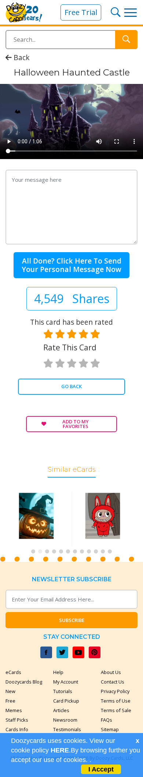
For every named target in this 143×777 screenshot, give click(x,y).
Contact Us (112, 682)
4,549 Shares (71, 298)
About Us (111, 672)
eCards (13, 672)
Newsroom (65, 720)
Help (58, 672)
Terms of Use (116, 701)
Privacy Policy (115, 691)
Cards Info (17, 729)
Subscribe (71, 620)
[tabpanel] (38, 518)
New (10, 691)
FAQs (106, 720)
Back (21, 57)
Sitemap (110, 729)
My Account (65, 682)
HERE (60, 750)
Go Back (71, 386)
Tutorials (62, 691)
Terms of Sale (116, 710)
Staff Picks (17, 720)
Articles (61, 710)
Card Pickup (66, 701)
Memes (14, 710)
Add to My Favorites (75, 424)
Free (10, 701)
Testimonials (67, 729)
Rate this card (69, 347)
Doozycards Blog (24, 682)
